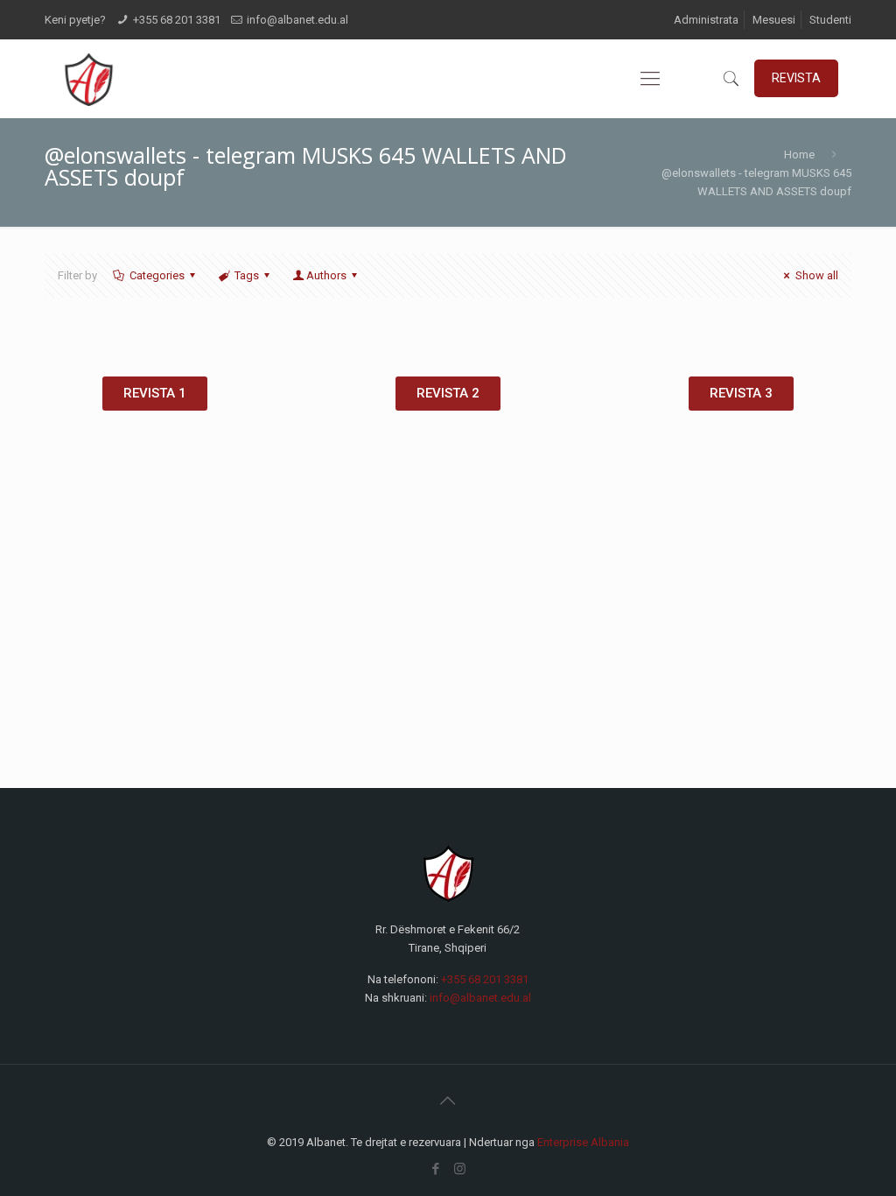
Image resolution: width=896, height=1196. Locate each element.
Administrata (706, 19)
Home (799, 154)
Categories (157, 275)
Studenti (830, 19)
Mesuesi (773, 19)
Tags (246, 275)
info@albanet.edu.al (297, 19)
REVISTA (796, 78)
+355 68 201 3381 (176, 19)
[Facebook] (436, 1169)
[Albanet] (88, 78)
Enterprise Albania (583, 1142)
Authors (326, 275)
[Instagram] (460, 1169)
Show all (816, 275)
